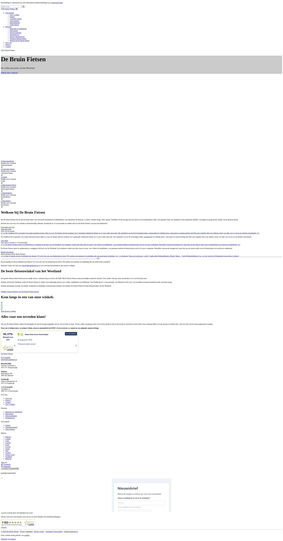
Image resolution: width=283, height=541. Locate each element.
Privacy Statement (26, 532)
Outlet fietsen (14, 25)
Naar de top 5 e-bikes (8, 311)
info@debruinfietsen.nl (30, 266)
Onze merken (14, 21)
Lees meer (4, 241)
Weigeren (4, 539)
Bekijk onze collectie (9, 73)
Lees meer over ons (7, 227)
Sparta (7, 449)
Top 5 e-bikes (14, 15)
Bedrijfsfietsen (15, 23)
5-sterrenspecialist (56, 3)
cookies (26, 535)
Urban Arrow (10, 455)
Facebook (6, 464)
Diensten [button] (8, 27)
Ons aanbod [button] (9, 13)
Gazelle (8, 443)
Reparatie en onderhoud (18, 29)
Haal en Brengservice (17, 37)
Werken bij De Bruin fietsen (19, 41)
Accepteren (12, 539)
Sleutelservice (14, 35)
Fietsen (12, 17)
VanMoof (8, 457)
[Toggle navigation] (16, 9)
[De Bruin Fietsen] (8, 9)
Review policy (39, 532)
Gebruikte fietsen (16, 19)
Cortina (8, 439)
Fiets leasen (14, 31)
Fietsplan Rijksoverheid (18, 39)
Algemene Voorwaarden (54, 532)
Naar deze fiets (6, 229)
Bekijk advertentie (7, 252)
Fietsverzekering (15, 33)
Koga (7, 445)
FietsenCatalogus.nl (71, 532)
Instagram (6, 466)
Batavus (8, 437)
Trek (7, 451)
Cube (7, 441)
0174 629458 (5, 358)
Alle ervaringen (71, 334)
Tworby (8, 453)
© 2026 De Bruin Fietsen (10, 532)
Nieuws (8, 45)
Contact (8, 47)
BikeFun (8, 459)
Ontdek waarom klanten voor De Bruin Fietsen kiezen (20, 292)
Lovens (8, 447)
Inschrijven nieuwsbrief (9, 468)
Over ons (8, 43)
